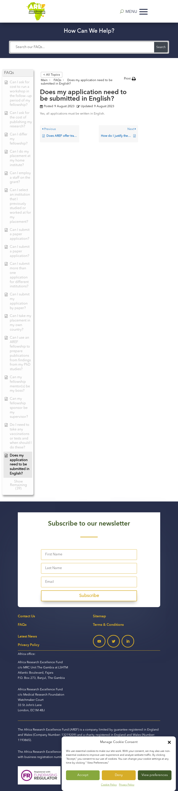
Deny (119, 775)
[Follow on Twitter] (113, 641)
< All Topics (51, 74)
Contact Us (26, 616)
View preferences (155, 775)
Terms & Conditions (108, 625)
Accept (82, 775)
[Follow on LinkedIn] (128, 641)
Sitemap (99, 616)
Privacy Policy (126, 785)
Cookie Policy (109, 785)
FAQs (22, 625)
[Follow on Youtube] (99, 641)
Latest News (27, 636)
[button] (169, 742)
